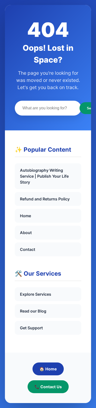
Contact (27, 249)
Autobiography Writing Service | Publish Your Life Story (44, 176)
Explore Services (35, 294)
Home (25, 215)
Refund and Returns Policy (45, 198)
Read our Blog (33, 311)
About (26, 232)
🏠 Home (48, 368)
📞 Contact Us (48, 386)
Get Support (31, 327)
